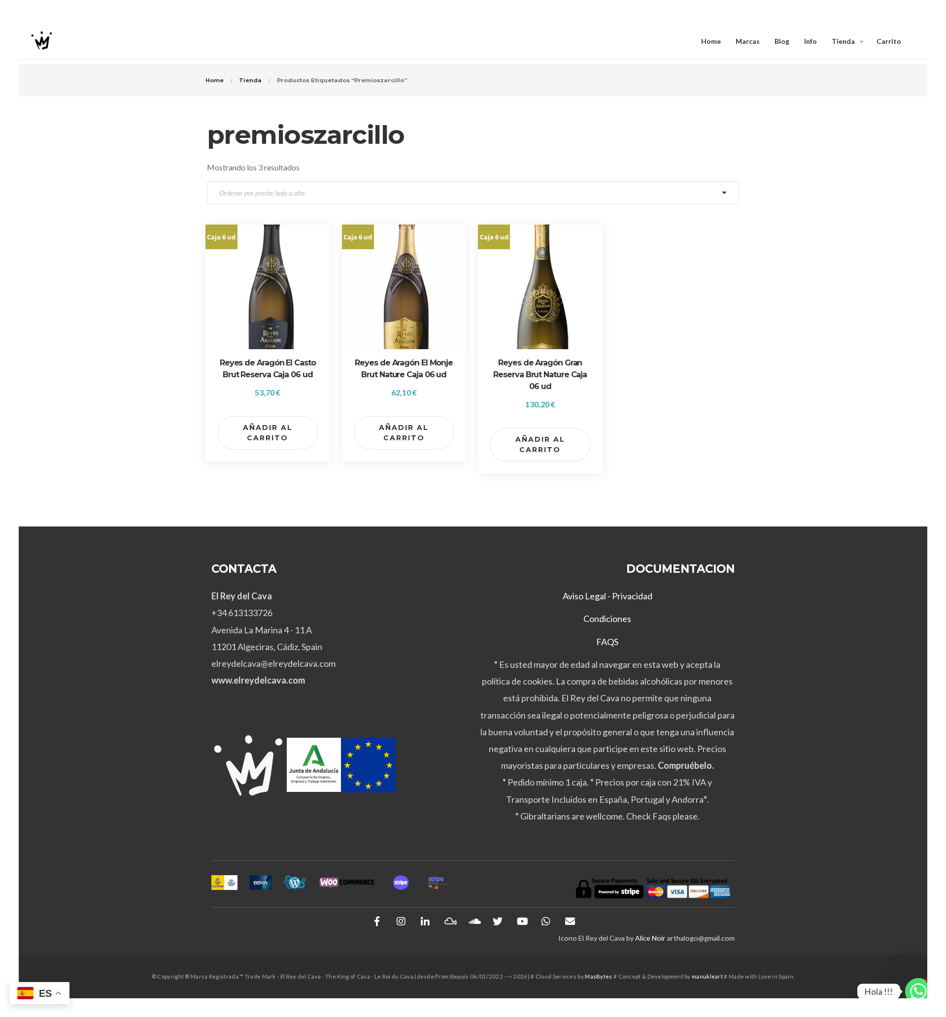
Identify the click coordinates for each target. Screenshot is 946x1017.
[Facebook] (377, 921)
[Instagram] (401, 921)
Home (214, 80)
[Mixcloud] (449, 921)
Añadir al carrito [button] (268, 432)
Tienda (250, 80)
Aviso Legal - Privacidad (607, 596)
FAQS (607, 641)
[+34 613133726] (546, 921)
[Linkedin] (425, 921)
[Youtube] (522, 921)
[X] (497, 921)
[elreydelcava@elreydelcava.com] (570, 921)
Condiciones (607, 618)
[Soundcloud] (473, 921)
